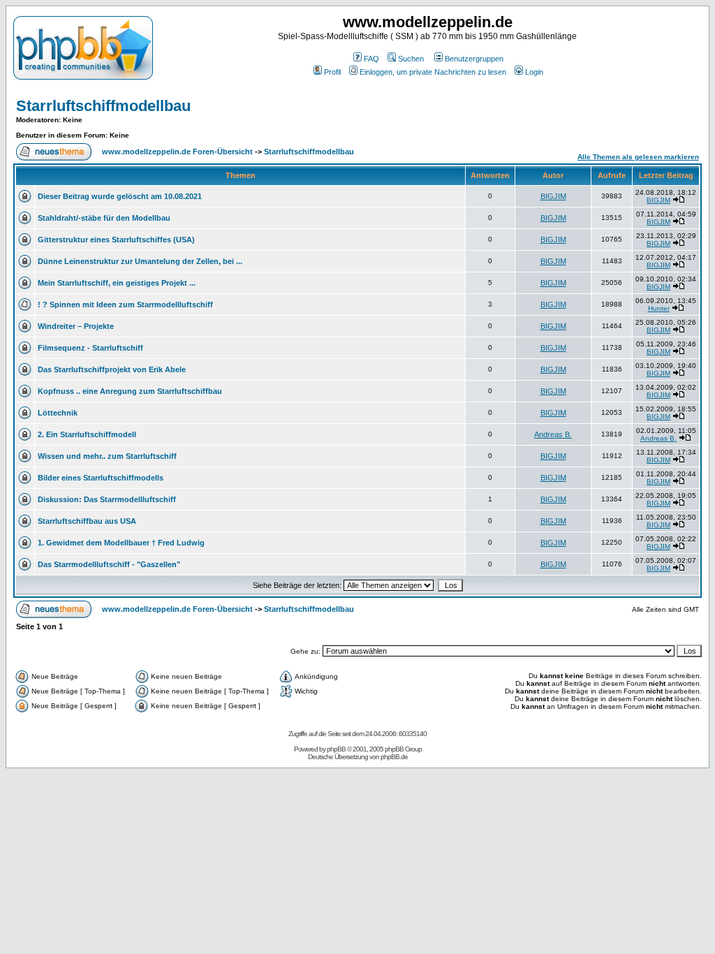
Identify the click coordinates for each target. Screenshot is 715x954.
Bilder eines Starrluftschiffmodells (100, 478)
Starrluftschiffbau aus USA (87, 521)
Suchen (411, 58)
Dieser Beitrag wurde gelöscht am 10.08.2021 (120, 196)
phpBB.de (394, 757)
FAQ (371, 58)
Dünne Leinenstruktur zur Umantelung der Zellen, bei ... (140, 261)
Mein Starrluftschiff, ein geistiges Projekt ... (117, 283)
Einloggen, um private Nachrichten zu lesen (433, 72)
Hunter (659, 308)
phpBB (336, 749)
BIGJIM (553, 196)
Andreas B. (553, 434)
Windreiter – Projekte (76, 326)
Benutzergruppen (474, 58)
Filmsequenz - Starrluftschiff (90, 348)
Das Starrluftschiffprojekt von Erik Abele (112, 369)
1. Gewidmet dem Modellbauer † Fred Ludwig (121, 542)
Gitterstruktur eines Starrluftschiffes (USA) (116, 239)
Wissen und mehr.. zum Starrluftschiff (107, 456)
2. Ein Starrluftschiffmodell (87, 434)
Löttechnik (58, 413)
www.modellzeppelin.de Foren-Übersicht (177, 151)
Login (534, 72)
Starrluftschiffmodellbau (103, 106)
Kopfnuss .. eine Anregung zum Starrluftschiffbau (130, 391)
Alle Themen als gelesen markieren (638, 157)
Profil (332, 72)
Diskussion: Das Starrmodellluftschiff (107, 499)
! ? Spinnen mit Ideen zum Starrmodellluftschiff (125, 304)
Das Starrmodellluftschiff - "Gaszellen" (109, 564)
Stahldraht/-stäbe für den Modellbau (104, 218)
